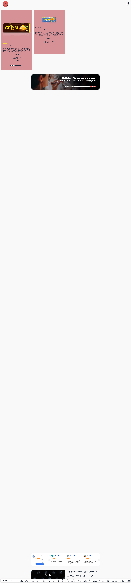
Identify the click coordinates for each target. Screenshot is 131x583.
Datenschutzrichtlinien (92, 84)
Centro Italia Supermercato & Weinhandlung (41, 557)
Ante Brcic (89, 556)
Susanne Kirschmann (74, 556)
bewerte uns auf (39, 564)
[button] (127, 4)
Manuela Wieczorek (57, 556)
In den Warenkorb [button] (18, 66)
